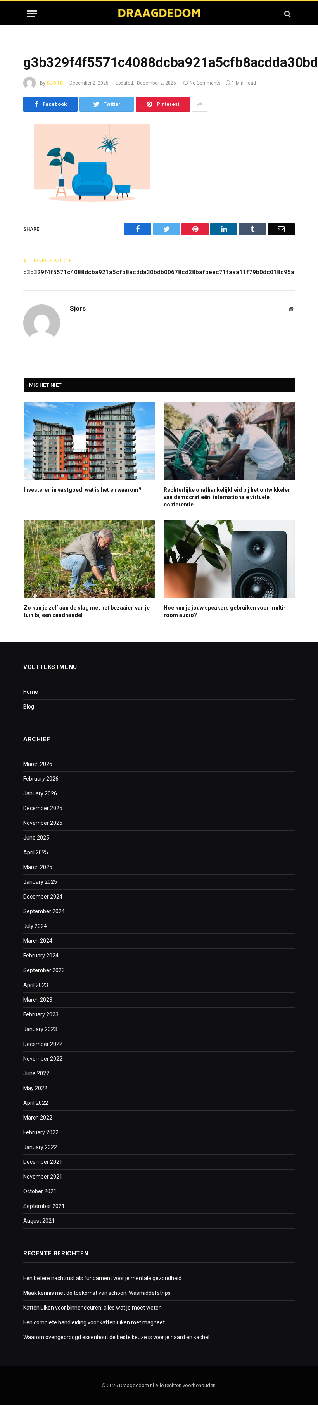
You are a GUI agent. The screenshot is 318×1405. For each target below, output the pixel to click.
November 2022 (42, 1059)
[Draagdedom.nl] (159, 13)
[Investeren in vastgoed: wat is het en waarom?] (89, 441)
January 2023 (40, 1029)
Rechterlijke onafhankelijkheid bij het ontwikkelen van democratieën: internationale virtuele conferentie (227, 497)
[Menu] (32, 13)
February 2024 (41, 955)
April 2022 (35, 1103)
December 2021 (42, 1162)
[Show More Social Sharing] (199, 104)
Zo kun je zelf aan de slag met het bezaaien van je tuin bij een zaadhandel (87, 611)
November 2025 (42, 823)
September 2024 (44, 911)
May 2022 (35, 1088)
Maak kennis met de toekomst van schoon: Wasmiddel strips (97, 1293)
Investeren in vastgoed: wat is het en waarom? (83, 490)
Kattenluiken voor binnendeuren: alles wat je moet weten (92, 1308)
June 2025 (36, 838)
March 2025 (37, 867)
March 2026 (37, 764)
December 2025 (42, 808)
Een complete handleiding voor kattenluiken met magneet (94, 1322)
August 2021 (39, 1221)
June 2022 (36, 1073)
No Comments (205, 83)
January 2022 (40, 1147)
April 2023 (35, 985)
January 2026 (40, 793)
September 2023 (44, 970)
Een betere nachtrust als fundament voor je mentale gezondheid (102, 1278)
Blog (28, 706)
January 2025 (40, 882)
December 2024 (42, 896)
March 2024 (37, 941)
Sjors (55, 83)
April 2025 (35, 852)
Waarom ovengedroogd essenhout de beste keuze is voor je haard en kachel (116, 1337)
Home (30, 692)
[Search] (287, 13)
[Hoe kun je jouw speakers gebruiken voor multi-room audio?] (229, 559)
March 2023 (37, 1000)
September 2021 (44, 1206)
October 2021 (40, 1191)
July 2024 (35, 926)
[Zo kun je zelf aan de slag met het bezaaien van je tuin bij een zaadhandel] (89, 559)
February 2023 (41, 1014)
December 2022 (42, 1044)
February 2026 (41, 779)
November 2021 (42, 1176)
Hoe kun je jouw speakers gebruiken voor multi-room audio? (225, 611)
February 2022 (41, 1132)
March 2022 (37, 1118)
